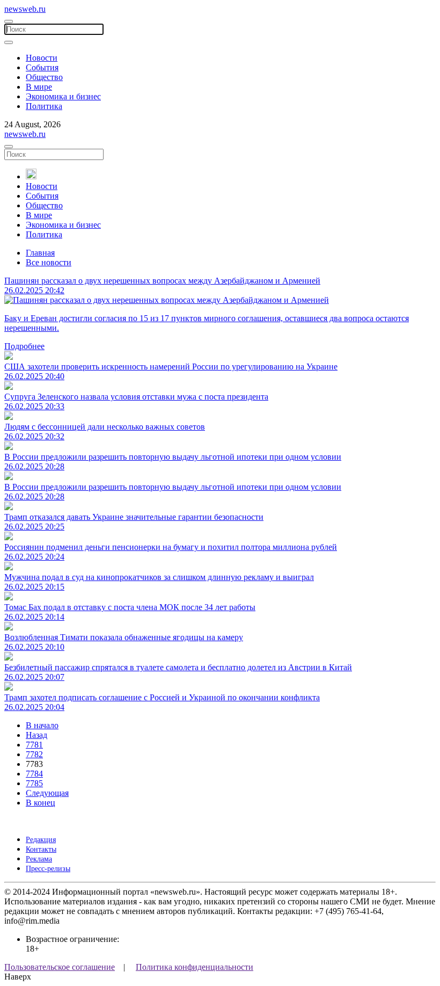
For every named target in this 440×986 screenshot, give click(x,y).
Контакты (41, 849)
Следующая (47, 793)
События (42, 67)
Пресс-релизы (48, 869)
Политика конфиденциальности (194, 967)
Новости (41, 57)
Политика (44, 106)
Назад (36, 735)
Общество (44, 77)
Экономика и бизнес (63, 96)
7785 (34, 783)
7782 (34, 754)
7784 (34, 773)
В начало (42, 725)
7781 (34, 744)
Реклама (39, 859)
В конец (40, 802)
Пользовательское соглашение (59, 967)
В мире (39, 86)
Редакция (41, 840)
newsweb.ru (25, 8)
